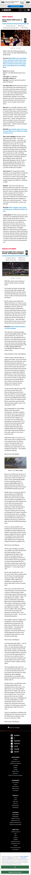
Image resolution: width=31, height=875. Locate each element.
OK (15, 867)
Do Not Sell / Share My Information (15, 775)
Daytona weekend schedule (17, 326)
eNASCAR (16, 839)
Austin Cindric (18, 62)
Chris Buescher (11, 63)
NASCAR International (15, 841)
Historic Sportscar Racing (16, 847)
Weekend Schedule (15, 6)
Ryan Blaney (11, 65)
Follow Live (15, 803)
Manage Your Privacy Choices (15, 872)
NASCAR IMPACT (15, 814)
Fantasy (15, 797)
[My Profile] (28, 10)
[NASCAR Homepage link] (15, 726)
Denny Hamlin (7, 17)
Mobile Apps (15, 801)
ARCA (15, 835)
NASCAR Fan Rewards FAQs (15, 824)
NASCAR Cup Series (9, 249)
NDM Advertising (15, 788)
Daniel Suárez (18, 63)
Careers (15, 784)
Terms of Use (23, 858)
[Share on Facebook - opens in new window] (25, 19)
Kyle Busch (11, 62)
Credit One (15, 845)
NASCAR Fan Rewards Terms (15, 822)
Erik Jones (19, 58)
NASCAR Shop (15, 807)
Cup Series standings (10, 328)
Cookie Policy (10, 858)
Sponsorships (15, 790)
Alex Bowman (11, 60)
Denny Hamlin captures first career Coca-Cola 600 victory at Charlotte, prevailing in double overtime (15, 131)
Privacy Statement (24, 856)
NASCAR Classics (15, 805)
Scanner (15, 799)
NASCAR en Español (15, 831)
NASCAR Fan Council (15, 820)
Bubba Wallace (12, 58)
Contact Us (15, 759)
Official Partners (15, 786)
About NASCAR (15, 782)
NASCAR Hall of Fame (15, 843)
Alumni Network (15, 849)
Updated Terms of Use (15, 761)
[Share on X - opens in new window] (25, 22)
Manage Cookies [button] (15, 771)
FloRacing (16, 837)
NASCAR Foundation (15, 818)
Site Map (15, 769)
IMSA (15, 833)
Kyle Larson (18, 65)
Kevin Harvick (19, 60)
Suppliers (15, 767)
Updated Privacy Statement (15, 763)
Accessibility (15, 765)
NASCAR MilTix (15, 816)
